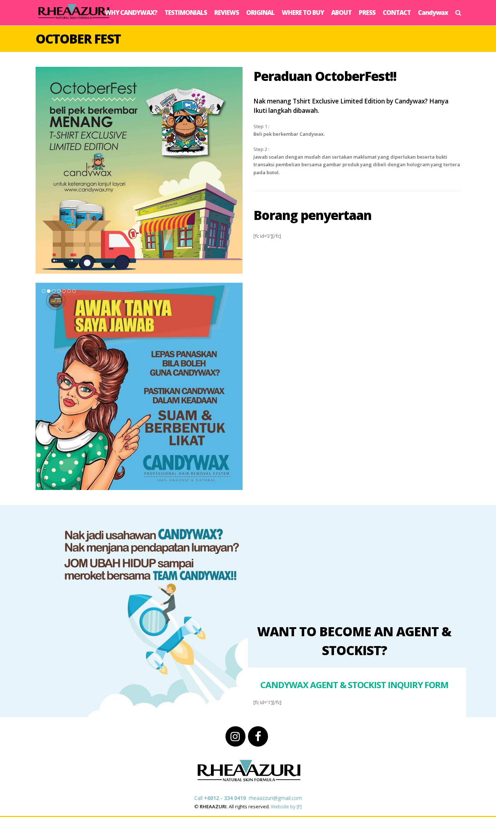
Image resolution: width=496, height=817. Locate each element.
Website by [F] (286, 806)
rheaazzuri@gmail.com (275, 797)
